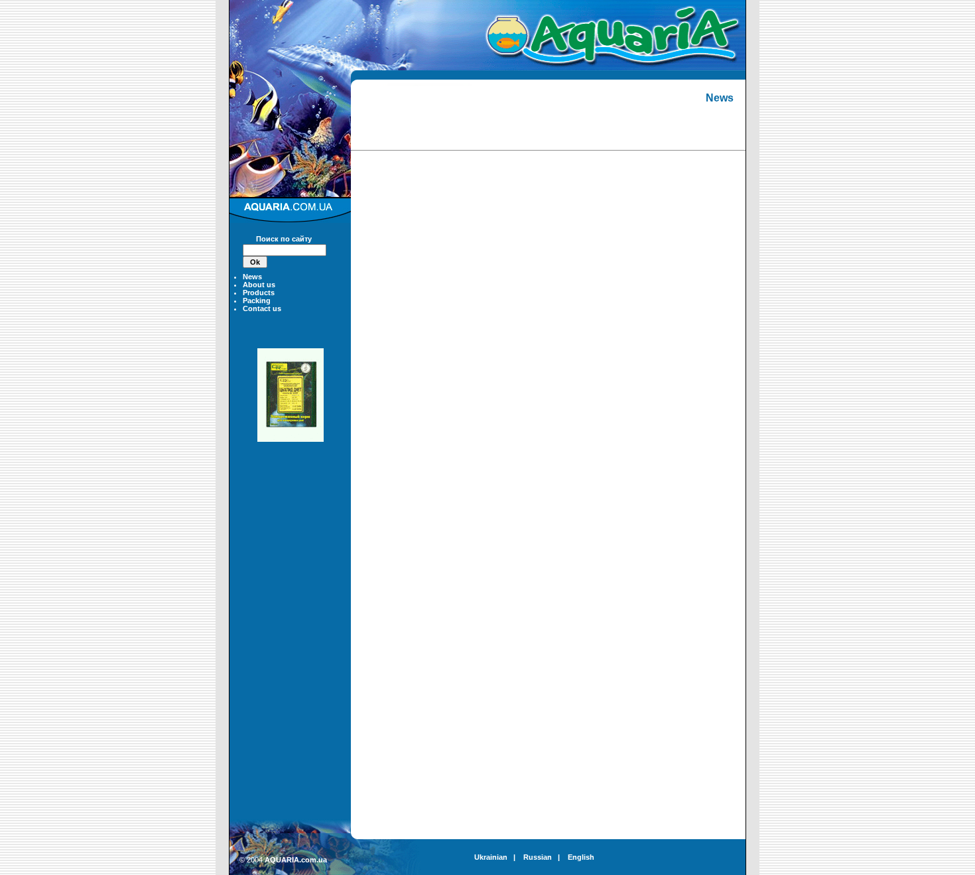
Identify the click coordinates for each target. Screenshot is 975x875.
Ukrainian (490, 857)
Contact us (262, 308)
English (581, 857)
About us (259, 285)
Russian (537, 857)
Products (259, 293)
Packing (257, 300)
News (252, 277)
